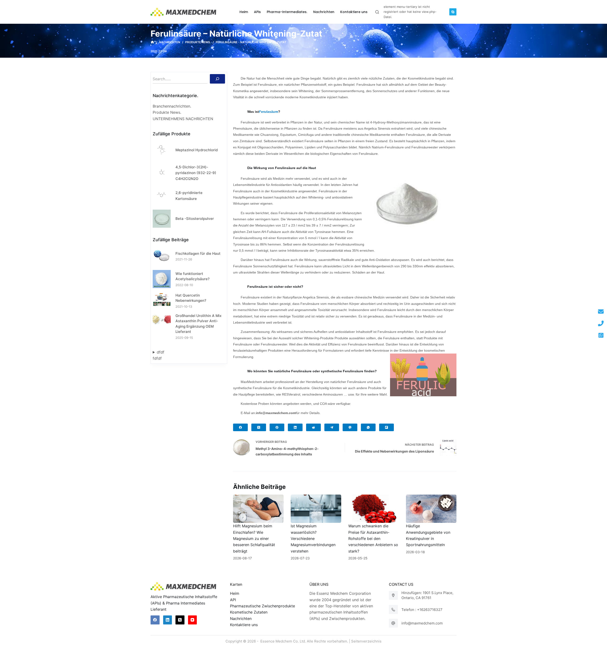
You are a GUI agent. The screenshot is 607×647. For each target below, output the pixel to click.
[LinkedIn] (295, 427)
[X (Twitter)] (258, 427)
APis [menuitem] (257, 11)
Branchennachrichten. (172, 106)
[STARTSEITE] (152, 42)
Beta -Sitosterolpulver (194, 218)
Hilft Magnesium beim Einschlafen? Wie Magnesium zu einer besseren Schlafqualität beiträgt (254, 538)
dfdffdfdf (158, 355)
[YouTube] (192, 619)
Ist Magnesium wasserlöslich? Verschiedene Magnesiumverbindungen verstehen (313, 538)
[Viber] (350, 427)
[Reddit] (313, 427)
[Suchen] (217, 79)
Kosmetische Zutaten (248, 612)
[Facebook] (240, 427)
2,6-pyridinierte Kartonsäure (188, 195)
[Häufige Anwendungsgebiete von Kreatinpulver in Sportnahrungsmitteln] (431, 509)
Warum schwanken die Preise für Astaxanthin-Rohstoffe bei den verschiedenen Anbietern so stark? (373, 538)
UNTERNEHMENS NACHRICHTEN (183, 118)
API (233, 599)
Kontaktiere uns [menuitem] (354, 11)
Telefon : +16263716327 (421, 609)
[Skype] (452, 11)
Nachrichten (241, 618)
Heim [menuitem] (243, 11)
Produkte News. (167, 112)
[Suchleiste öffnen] (377, 12)
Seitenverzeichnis (366, 641)
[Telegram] (331, 427)
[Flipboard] (386, 427)
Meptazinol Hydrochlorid (196, 150)
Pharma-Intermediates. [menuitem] (287, 11)
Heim (234, 593)
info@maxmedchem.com (422, 623)
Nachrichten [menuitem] (323, 11)
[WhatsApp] (368, 427)
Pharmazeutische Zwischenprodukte (262, 606)
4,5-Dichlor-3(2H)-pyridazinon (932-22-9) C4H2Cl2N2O (195, 173)
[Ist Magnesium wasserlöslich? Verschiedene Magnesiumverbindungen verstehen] (316, 509)
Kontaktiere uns (244, 624)
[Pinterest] (277, 427)
